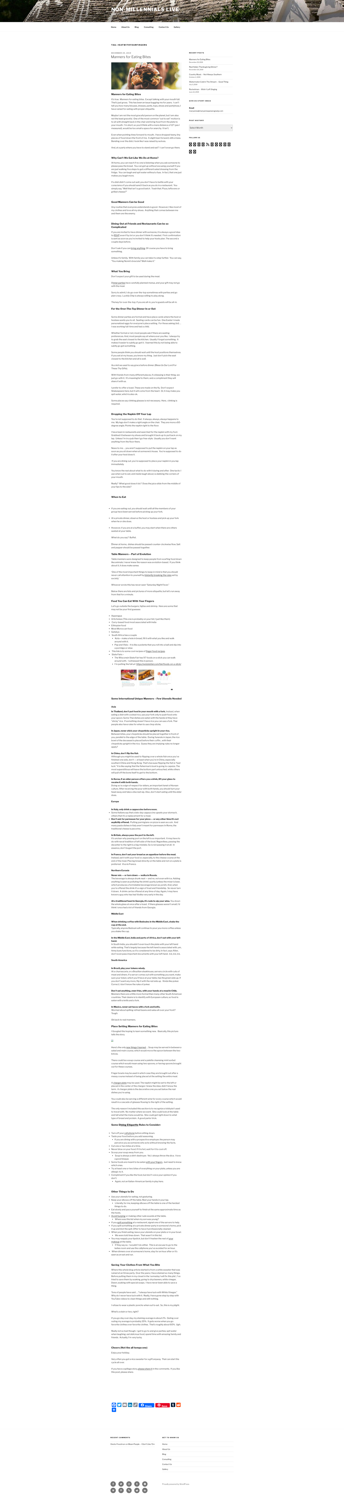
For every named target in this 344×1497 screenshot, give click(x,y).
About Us (125, 27)
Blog (137, 27)
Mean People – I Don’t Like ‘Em (141, 1444)
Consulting (149, 27)
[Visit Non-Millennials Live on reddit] (216, 145)
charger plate (120, 1083)
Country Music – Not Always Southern (205, 74)
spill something (124, 1222)
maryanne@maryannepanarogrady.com (206, 111)
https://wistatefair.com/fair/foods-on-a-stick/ (158, 664)
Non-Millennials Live (145, 9)
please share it (145, 1369)
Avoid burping (118, 1216)
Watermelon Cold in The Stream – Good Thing (208, 82)
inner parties (119, 283)
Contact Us (164, 27)
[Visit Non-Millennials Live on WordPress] (190, 145)
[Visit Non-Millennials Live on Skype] (220, 145)
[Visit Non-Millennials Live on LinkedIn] (224, 145)
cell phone (129, 1133)
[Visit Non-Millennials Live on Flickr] (203, 145)
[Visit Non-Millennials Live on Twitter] (229, 145)
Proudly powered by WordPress (175, 1484)
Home (113, 27)
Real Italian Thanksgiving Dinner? (203, 67)
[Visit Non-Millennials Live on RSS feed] (207, 145)
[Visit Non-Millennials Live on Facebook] (190, 152)
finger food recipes (155, 651)
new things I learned (136, 1047)
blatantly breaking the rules (158, 575)
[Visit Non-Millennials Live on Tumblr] (212, 145)
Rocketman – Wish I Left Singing (203, 89)
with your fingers (154, 1162)
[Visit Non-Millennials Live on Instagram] (194, 145)
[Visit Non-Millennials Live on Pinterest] (194, 152)
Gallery (177, 27)
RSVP (117, 235)
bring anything (138, 248)
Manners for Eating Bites (131, 57)
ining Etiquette (129, 1124)
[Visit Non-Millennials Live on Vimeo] (199, 145)
